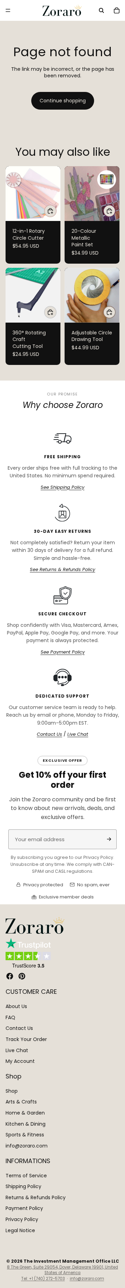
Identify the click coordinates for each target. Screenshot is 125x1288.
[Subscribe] (109, 839)
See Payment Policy (63, 652)
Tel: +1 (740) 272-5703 (43, 1278)
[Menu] (8, 10)
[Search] (101, 10)
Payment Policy (24, 1208)
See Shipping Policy (62, 487)
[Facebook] (10, 976)
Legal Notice (20, 1230)
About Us (16, 1006)
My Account (20, 1061)
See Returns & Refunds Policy (62, 569)
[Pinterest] (22, 976)
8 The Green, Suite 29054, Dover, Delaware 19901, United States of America (62, 1270)
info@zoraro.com (27, 1145)
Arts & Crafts (21, 1101)
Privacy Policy (22, 1219)
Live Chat (77, 734)
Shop (12, 1090)
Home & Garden (25, 1112)
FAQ (10, 1017)
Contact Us (49, 734)
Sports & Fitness (25, 1134)
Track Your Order (26, 1039)
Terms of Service (26, 1175)
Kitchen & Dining (25, 1123)
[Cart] (116, 10)
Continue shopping (63, 100)
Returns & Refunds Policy (36, 1197)
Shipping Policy (23, 1186)
